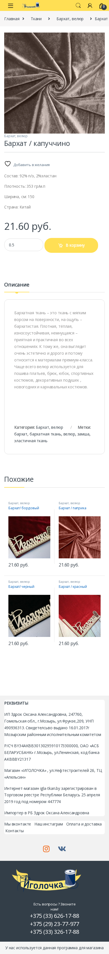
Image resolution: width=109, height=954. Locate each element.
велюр (69, 434)
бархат (20, 434)
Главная (12, 18)
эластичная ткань (31, 440)
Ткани (36, 18)
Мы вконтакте (17, 824)
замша (83, 434)
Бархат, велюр (70, 18)
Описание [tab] (16, 285)
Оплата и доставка (84, 824)
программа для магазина (80, 947)
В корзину (75, 245)
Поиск (78, 6)
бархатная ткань (45, 434)
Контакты (14, 830)
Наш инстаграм (48, 824)
